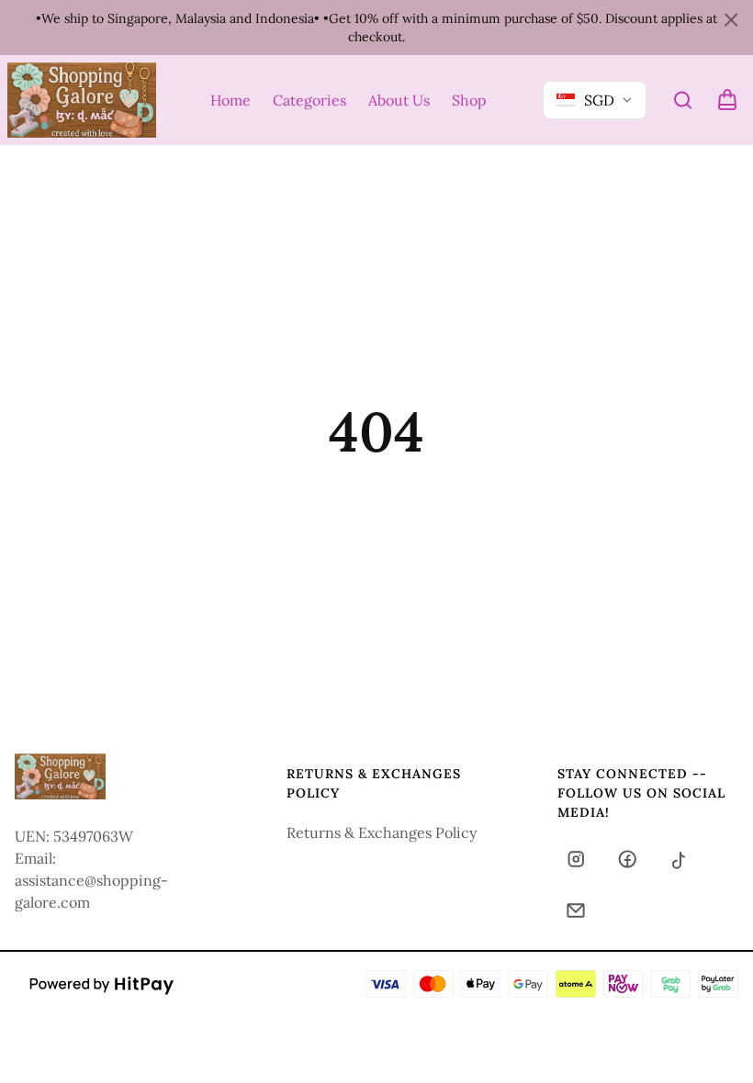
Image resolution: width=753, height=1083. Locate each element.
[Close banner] (731, 20)
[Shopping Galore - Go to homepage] (81, 100)
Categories (309, 100)
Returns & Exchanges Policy (382, 832)
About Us (399, 100)
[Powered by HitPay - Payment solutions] (102, 983)
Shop (469, 100)
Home (230, 100)
